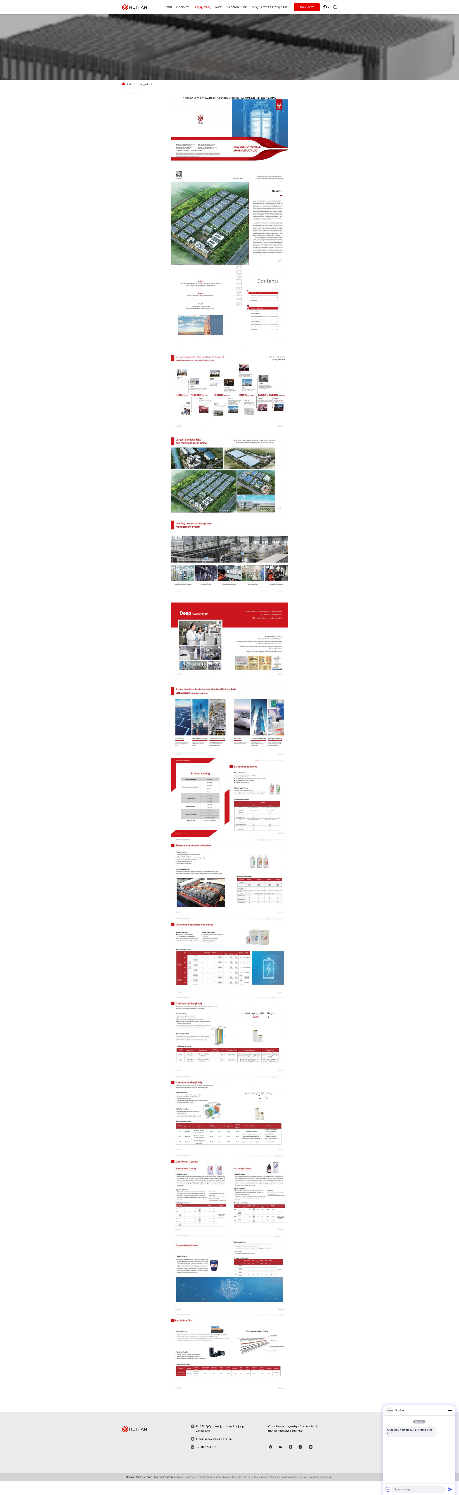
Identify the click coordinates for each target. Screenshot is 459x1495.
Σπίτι (168, 7)
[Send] (450, 1489)
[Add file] (388, 1489)
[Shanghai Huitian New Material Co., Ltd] (134, 7)
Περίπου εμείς (237, 7)
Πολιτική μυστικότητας (139, 1476)
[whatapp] (273, 1447)
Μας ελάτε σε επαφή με (269, 7)
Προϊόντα (182, 7)
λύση (219, 7)
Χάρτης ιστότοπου (164, 1476)
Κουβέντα (307, 7)
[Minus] (450, 1410)
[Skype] (293, 1447)
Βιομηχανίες (202, 7)
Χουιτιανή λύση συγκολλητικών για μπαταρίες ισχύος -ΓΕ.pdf (215, 97)
